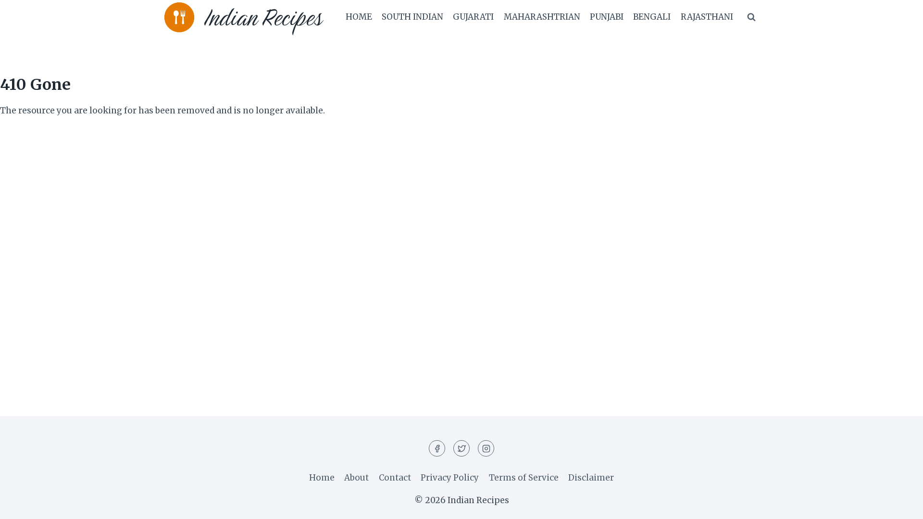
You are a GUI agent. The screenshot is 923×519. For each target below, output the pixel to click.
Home (359, 17)
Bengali (652, 17)
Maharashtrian (542, 17)
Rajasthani (707, 17)
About (356, 477)
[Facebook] (437, 448)
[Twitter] (461, 448)
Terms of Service (524, 477)
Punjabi (607, 17)
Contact (395, 477)
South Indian (412, 17)
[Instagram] (486, 448)
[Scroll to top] (899, 504)
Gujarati (473, 17)
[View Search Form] (751, 17)
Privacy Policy (450, 477)
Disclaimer (591, 477)
